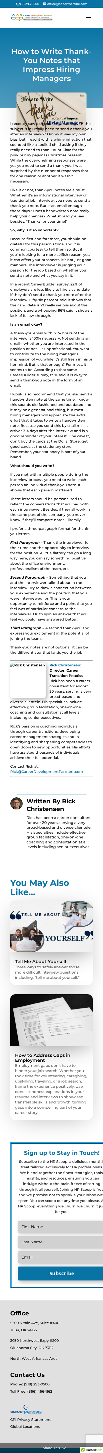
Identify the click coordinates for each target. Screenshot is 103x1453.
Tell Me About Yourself (40, 961)
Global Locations (25, 1426)
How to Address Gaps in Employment (42, 1058)
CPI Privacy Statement (30, 1419)
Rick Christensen (65, 665)
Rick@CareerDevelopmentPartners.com (46, 771)
